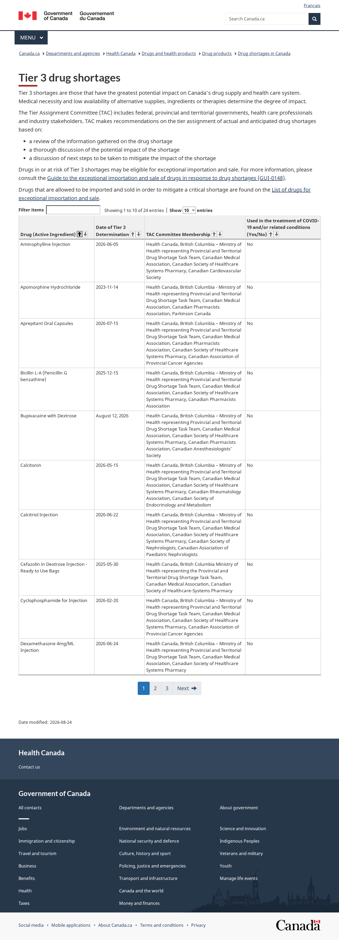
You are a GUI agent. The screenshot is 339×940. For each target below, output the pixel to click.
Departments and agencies (73, 53)
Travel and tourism (37, 853)
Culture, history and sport (145, 853)
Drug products (217, 53)
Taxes (24, 903)
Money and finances (139, 903)
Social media (31, 925)
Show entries (191, 210)
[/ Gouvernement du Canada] (66, 16)
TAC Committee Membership (178, 234)
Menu (28, 37)
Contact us (29, 767)
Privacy (198, 925)
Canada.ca (29, 53)
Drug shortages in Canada (264, 53)
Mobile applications (71, 925)
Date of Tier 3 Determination (112, 230)
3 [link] (169, 690)
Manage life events (239, 878)
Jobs (23, 828)
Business (27, 866)
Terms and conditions (162, 925)
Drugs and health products (169, 53)
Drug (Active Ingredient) (48, 234)
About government (239, 808)
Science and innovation (243, 828)
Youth (226, 866)
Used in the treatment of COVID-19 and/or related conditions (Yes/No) (283, 227)
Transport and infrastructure (148, 878)
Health (25, 891)
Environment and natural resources (155, 828)
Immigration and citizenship (47, 841)
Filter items (31, 210)
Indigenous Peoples (240, 841)
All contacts (30, 808)
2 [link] (157, 690)
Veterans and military (241, 853)
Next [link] (183, 688)
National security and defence (149, 841)
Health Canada (121, 53)
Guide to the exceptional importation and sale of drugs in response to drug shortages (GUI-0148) (166, 178)
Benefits (27, 878)
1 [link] (146, 690)
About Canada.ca (115, 925)
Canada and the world (141, 891)
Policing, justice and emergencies (152, 866)
